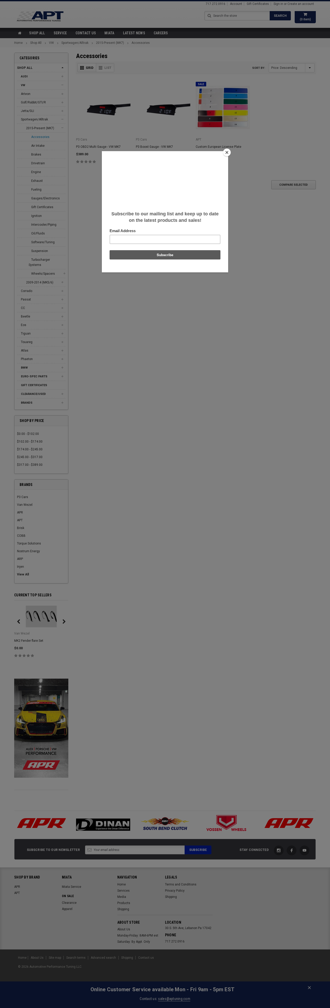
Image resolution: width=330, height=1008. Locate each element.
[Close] (227, 152)
